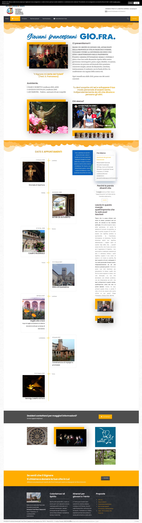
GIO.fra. (100, 499)
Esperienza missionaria (104, 504)
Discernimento (102, 502)
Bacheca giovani (34, 18)
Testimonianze (46, 18)
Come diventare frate (61, 18)
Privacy (137, 521)
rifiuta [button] (130, 3)
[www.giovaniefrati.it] (15, 10)
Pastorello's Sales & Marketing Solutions (84, 521)
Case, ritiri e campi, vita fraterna (105, 512)
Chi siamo (24, 18)
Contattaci (106, 416)
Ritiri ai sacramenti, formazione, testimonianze (105, 507)
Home (7, 18)
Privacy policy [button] (5, 3)
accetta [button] (136, 3)
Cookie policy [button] (116, 2)
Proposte (16, 18)
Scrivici (134, 18)
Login (97, 521)
